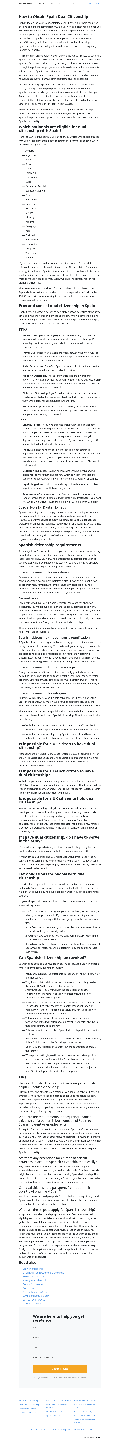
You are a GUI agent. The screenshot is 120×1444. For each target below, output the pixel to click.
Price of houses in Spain (35, 1292)
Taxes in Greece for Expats (30, 1404)
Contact (45, 1429)
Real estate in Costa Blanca (85, 1415)
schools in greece (31, 1303)
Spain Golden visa (54, 1415)
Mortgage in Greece (28, 1412)
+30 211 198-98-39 (95, 3)
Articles (52, 3)
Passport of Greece (27, 1408)
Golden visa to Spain (33, 1276)
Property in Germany (83, 1411)
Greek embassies (83, 1429)
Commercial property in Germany (84, 1421)
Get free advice (60, 1368)
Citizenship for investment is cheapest (43, 1272)
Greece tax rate (30, 1288)
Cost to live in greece (33, 1299)
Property (42, 3)
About (61, 3)
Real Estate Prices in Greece (58, 1400)
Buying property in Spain (35, 1295)
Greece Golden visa (32, 1284)
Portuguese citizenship (34, 1280)
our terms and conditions (76, 1378)
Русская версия (62, 1429)
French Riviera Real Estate (85, 1400)
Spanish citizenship (32, 1268)
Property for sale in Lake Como (84, 1406)
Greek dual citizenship (28, 1400)
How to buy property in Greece (56, 1406)
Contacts (70, 3)
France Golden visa (54, 1411)
